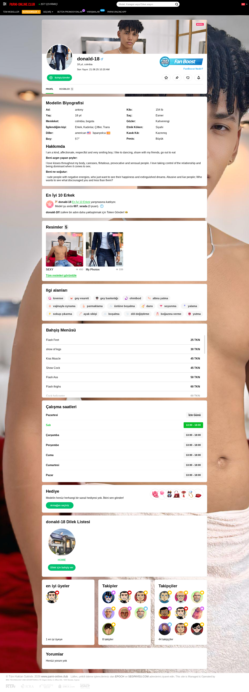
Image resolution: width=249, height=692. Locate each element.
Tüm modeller (11, 12)
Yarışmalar (93, 12)
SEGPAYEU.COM (138, 676)
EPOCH (119, 676)
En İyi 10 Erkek (81, 202)
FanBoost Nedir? (193, 68)
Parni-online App (116, 12)
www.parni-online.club (54, 676)
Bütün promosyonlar (69, 12)
